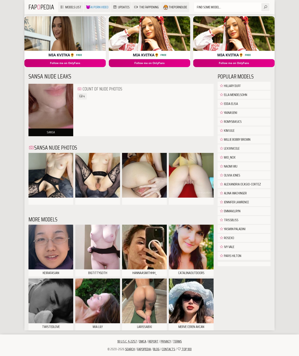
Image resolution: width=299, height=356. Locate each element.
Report (153, 341)
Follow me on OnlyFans (65, 63)
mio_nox (229, 157)
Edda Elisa (230, 104)
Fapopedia (144, 349)
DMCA (142, 341)
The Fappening (149, 7)
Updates (124, 7)
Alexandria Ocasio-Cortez (242, 184)
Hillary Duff (232, 86)
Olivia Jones (231, 175)
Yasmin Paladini (234, 229)
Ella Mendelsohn (235, 95)
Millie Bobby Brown (236, 139)
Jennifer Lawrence (236, 202)
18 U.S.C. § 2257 (127, 341)
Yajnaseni (230, 112)
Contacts (168, 349)
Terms (177, 341)
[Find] (265, 7)
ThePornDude (177, 7)
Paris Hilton (232, 256)
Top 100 (186, 349)
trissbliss (230, 220)
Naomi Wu (230, 166)
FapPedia (41, 7)
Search (130, 349)
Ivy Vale (228, 247)
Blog (156, 349)
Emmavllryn (231, 211)
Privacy (166, 341)
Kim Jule (229, 130)
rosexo (228, 238)
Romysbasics (232, 121)
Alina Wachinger (235, 193)
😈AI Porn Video (97, 7)
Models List (73, 7)
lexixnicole (231, 148)
